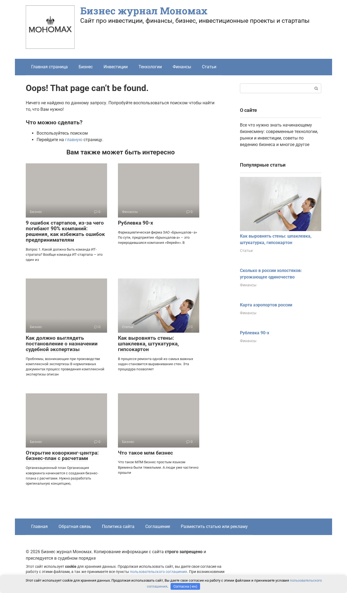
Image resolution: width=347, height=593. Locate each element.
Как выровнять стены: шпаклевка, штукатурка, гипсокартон (148, 343)
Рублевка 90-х (135, 223)
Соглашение (157, 526)
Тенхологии (150, 66)
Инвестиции (116, 66)
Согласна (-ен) (185, 586)
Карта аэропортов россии (266, 304)
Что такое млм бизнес (145, 453)
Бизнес (86, 66)
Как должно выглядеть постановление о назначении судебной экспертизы (62, 343)
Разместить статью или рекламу (214, 526)
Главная (39, 526)
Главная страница (49, 66)
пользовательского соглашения (158, 571)
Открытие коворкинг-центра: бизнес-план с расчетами (62, 456)
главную (73, 139)
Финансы (182, 66)
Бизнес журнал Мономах (143, 10)
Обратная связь (75, 526)
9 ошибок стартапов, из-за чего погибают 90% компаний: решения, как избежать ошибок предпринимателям (65, 231)
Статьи (209, 66)
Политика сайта (118, 526)
